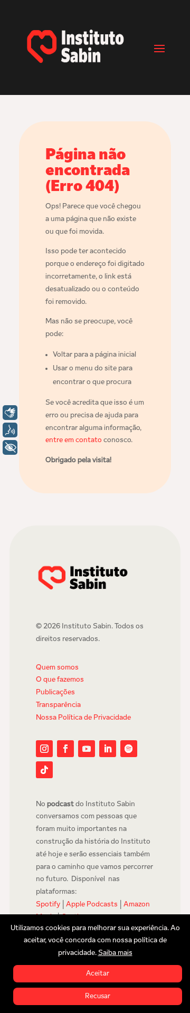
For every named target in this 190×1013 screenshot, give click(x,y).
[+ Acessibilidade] (10, 447)
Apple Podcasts (92, 905)
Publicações (55, 692)
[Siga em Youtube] (86, 748)
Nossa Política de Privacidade (83, 718)
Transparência (58, 705)
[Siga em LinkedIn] (107, 748)
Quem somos (57, 668)
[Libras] (10, 412)
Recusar (97, 996)
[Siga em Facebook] (65, 748)
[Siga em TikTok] (44, 769)
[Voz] (10, 430)
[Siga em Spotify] (128, 748)
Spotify (48, 905)
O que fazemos (60, 680)
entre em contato (73, 440)
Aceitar (97, 973)
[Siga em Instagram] (44, 748)
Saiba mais (115, 953)
